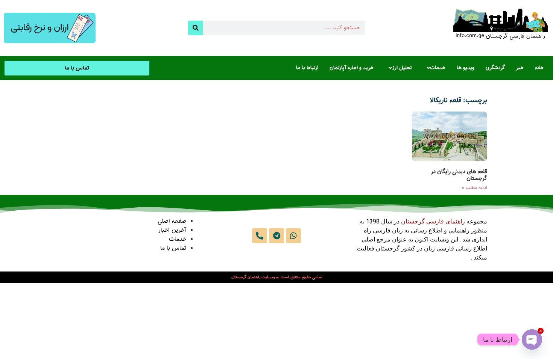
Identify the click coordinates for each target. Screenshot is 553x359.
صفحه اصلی (172, 221)
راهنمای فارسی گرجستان (433, 221)
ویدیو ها (465, 68)
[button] (434, 68)
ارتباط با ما (307, 68)
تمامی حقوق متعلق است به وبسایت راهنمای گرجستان (276, 277)
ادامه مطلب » (474, 187)
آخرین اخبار (172, 230)
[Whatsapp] (293, 235)
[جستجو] (195, 28)
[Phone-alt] (259, 235)
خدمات (437, 68)
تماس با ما (173, 248)
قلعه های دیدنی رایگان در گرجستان (459, 175)
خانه (539, 68)
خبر (520, 68)
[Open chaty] (532, 339)
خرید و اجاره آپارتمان (352, 68)
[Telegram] (276, 235)
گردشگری (495, 68)
